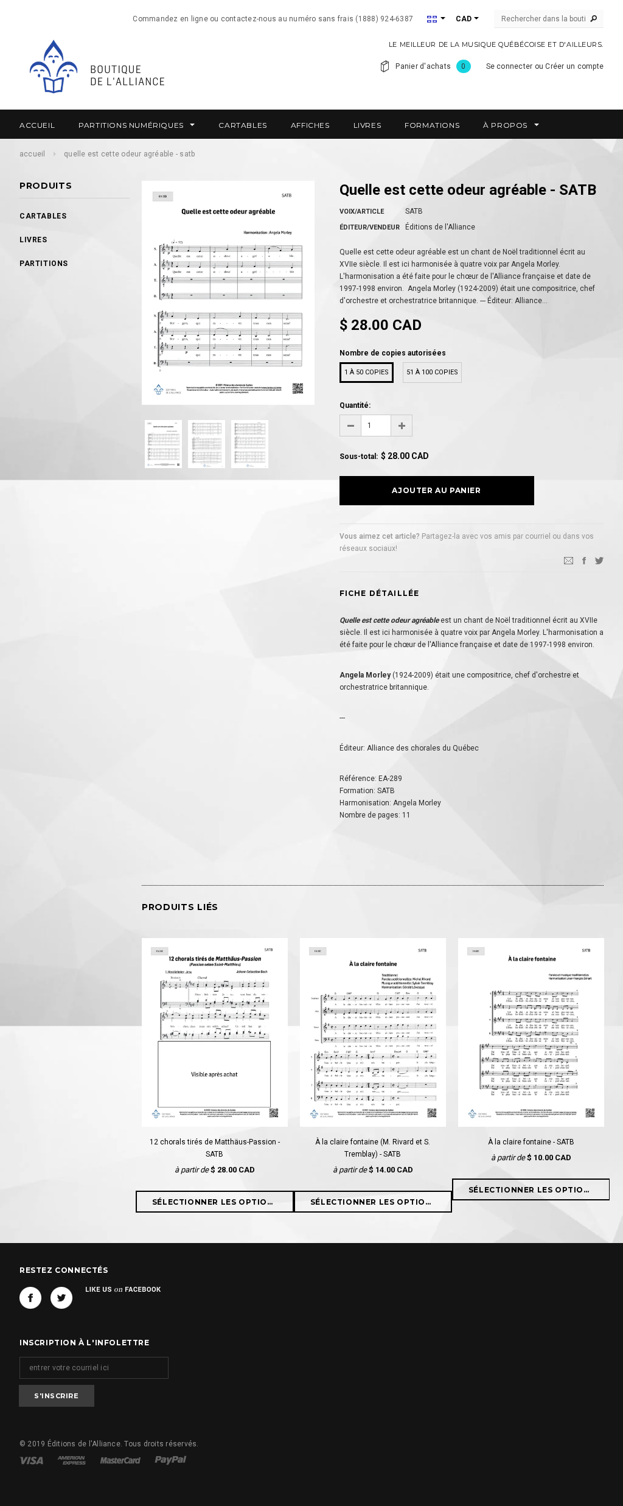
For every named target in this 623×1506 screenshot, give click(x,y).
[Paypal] (171, 1459)
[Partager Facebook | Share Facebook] (584, 560)
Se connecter (509, 66)
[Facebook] (30, 1298)
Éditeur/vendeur (369, 227)
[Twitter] (599, 560)
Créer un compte (574, 66)
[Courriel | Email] (568, 560)
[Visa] (32, 1459)
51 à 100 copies (432, 372)
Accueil (32, 154)
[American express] (72, 1459)
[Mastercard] (121, 1459)
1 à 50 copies (366, 372)
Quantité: (355, 405)
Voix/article (361, 211)
